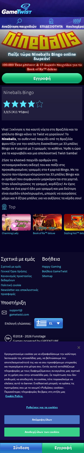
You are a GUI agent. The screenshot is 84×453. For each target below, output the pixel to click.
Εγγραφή (42, 78)
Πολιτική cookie (11, 285)
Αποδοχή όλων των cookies (42, 432)
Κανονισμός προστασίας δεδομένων (16, 278)
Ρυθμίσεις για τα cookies (42, 407)
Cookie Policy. (14, 396)
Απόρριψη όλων (42, 419)
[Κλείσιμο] (79, 347)
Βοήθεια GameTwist (54, 271)
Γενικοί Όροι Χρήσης (14, 271)
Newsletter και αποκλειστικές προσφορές (19, 292)
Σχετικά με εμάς (11, 266)
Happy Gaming (51, 266)
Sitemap (47, 276)
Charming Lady (10, 233)
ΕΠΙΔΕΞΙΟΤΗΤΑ (51, 26)
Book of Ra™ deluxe (44, 233)
